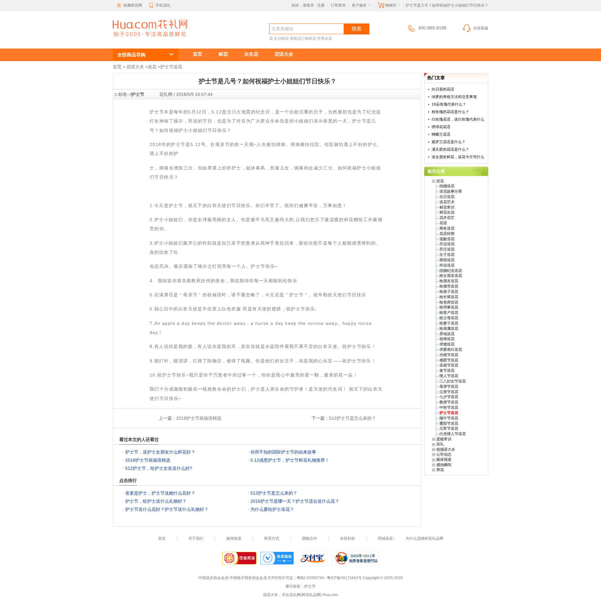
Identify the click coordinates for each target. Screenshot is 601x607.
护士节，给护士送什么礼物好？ (156, 501)
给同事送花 (448, 307)
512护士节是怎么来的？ (352, 418)
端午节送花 (448, 418)
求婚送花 (447, 344)
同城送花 (385, 538)
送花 (152, 66)
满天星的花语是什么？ (450, 149)
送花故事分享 (450, 191)
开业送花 (447, 244)
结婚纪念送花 (450, 270)
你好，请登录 (302, 5)
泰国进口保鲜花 (303, 38)
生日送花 (447, 197)
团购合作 (309, 538)
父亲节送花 (448, 392)
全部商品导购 (131, 54)
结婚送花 (447, 186)
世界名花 (324, 38)
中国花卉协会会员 (213, 578)
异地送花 (447, 334)
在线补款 (347, 538)
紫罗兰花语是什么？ (448, 142)
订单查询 (338, 5)
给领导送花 (448, 286)
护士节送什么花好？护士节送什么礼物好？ (166, 509)
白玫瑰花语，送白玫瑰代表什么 (458, 119)
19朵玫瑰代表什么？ (449, 104)
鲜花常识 (447, 207)
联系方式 (271, 538)
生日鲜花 (281, 38)
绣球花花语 (441, 127)
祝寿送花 (447, 339)
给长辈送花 (448, 297)
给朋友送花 (448, 281)
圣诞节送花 (448, 365)
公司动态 (443, 454)
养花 (440, 470)
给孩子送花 (448, 291)
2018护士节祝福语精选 (198, 418)
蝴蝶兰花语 (441, 134)
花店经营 (447, 233)
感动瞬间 (443, 465)
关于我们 (195, 538)
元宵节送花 (448, 428)
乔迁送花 (447, 249)
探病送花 (447, 260)
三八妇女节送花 (452, 381)
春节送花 (447, 370)
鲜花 (223, 54)
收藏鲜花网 (132, 5)
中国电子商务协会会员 (248, 578)
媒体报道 (443, 459)
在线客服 (480, 28)
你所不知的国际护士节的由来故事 (283, 451)
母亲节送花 (448, 386)
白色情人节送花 (452, 434)
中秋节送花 (448, 407)
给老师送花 (448, 302)
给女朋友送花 (450, 275)
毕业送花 (447, 265)
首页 (197, 54)
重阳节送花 (448, 423)
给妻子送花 (448, 323)
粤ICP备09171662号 (344, 578)
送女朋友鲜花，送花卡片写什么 (458, 157)
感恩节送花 (448, 360)
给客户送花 (448, 312)
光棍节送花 (448, 355)
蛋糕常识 (443, 439)
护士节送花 (171, 66)
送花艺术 (447, 202)
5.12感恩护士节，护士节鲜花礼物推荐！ (289, 460)
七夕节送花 (448, 397)
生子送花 (447, 254)
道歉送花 (447, 239)
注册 (321, 5)
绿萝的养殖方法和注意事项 (454, 97)
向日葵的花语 (443, 89)
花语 (443, 223)
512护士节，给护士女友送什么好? (158, 468)
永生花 (251, 54)
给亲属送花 (448, 328)
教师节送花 (448, 402)
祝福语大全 (445, 449)
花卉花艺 (447, 217)
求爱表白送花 (450, 349)
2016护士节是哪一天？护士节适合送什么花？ (294, 501)
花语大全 (284, 54)
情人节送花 (448, 376)
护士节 (129, 39)
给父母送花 (448, 318)
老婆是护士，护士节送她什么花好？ (160, 492)
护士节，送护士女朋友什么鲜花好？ (160, 451)
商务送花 (447, 228)
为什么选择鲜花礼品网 (424, 538)
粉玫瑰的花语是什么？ (450, 112)
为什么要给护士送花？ (272, 509)
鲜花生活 (447, 212)
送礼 (440, 444)
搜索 (357, 28)
